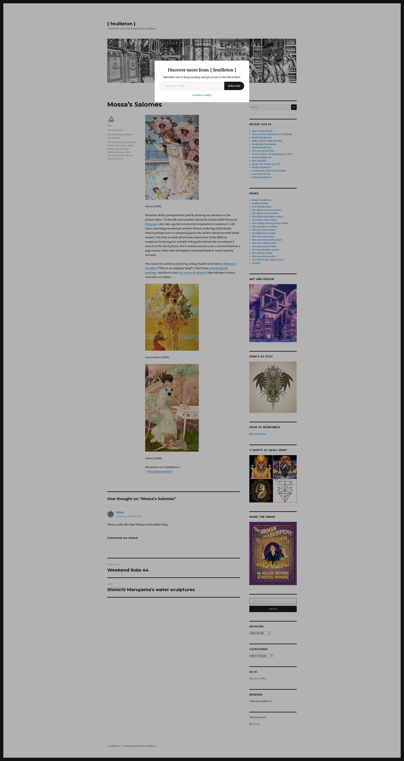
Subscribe (234, 85)
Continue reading (202, 95)
